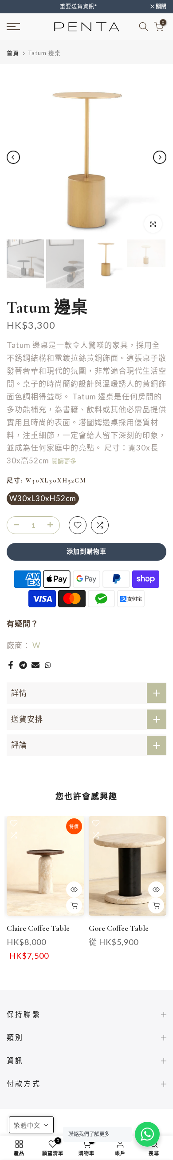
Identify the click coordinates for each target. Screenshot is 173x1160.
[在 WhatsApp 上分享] (48, 665)
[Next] (159, 157)
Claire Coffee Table (38, 928)
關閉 (160, 6)
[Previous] (13, 157)
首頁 (13, 53)
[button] (31, 1125)
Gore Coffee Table (119, 928)
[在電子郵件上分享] (35, 665)
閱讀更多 (63, 461)
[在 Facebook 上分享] (11, 665)
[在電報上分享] (23, 665)
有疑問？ (23, 623)
